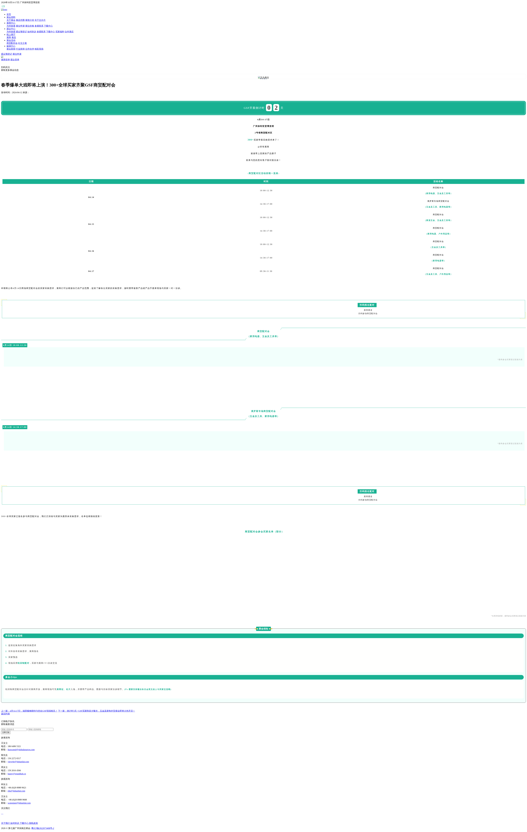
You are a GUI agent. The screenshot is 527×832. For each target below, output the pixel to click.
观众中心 (11, 29)
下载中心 (48, 26)
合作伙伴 (29, 49)
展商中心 (11, 23)
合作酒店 (69, 31)
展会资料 (11, 17)
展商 (9, 37)
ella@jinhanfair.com (16, 791)
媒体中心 (11, 46)
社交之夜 (22, 43)
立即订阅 (5, 732)
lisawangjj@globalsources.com (21, 749)
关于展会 (11, 20)
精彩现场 (39, 49)
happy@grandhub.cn (17, 774)
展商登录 (5, 59)
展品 (14, 37)
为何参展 (11, 26)
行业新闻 (20, 49)
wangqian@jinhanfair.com (19, 803)
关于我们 (5, 823)
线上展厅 (11, 34)
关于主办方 (40, 20)
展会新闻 (11, 49)
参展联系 (39, 26)
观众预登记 (21, 31)
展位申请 (20, 26)
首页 (9, 14)
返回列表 (5, 714)
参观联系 (41, 31)
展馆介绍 (29, 20)
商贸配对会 (12, 43)
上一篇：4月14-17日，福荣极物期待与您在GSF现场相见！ (29, 711)
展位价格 (29, 26)
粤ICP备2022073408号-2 (42, 828)
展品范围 (20, 20)
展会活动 (11, 40)
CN (3, 6)
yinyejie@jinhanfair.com (18, 761)
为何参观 (11, 31)
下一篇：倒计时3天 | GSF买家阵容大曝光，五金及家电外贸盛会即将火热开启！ (96, 711)
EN (8, 6)
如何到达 (31, 31)
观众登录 (14, 59)
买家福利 (59, 31)
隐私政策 (33, 823)
